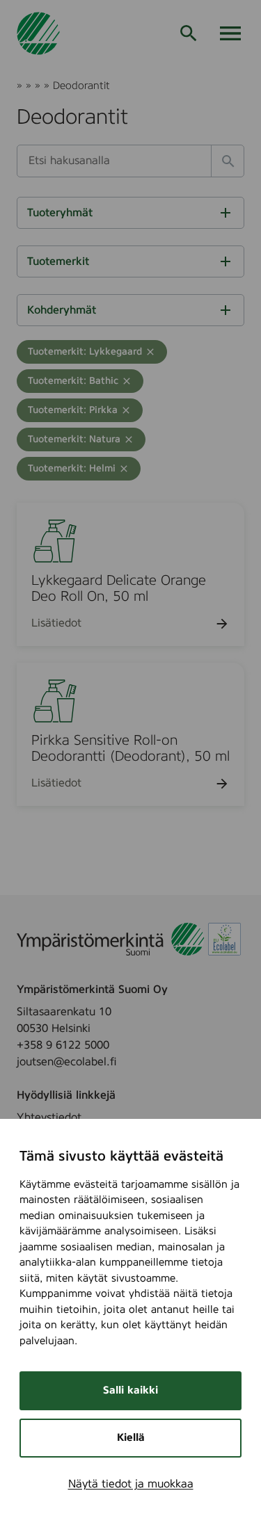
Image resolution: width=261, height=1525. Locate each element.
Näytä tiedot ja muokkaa (130, 1484)
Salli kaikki (130, 1390)
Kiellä (131, 1438)
